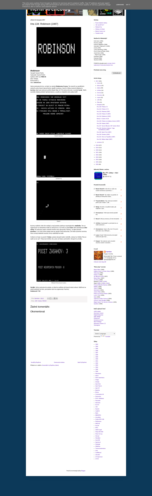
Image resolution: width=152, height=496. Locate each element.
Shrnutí (97, 436)
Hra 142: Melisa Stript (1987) (104, 139)
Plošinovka (98, 421)
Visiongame (97, 325)
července (100, 95)
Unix (96, 450)
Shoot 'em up (98, 434)
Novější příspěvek (36, 362)
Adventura (98, 373)
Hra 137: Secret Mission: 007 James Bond (108, 126)
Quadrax (96, 303)
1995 (96, 369)
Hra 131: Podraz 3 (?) (103, 109)
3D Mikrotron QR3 (99, 276)
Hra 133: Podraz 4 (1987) (104, 114)
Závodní (97, 454)
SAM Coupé (98, 429)
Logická (97, 411)
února (99, 83)
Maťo (96, 413)
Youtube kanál (99, 33)
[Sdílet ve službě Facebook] (55, 298)
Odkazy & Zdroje (100, 29)
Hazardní (97, 400)
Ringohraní (97, 318)
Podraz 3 (96, 274)
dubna (99, 88)
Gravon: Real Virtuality (100, 300)
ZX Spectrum (98, 456)
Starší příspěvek (82, 362)
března (99, 85)
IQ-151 (97, 404)
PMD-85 (44, 301)
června (99, 92)
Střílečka (97, 446)
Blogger (83, 470)
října (98, 102)
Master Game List (100, 31)
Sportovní (98, 442)
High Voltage (97, 316)
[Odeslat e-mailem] (48, 298)
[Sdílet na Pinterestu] (57, 298)
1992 (107, 283)
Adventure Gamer (98, 313)
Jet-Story (96, 279)
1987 (36, 301)
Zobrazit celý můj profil (100, 262)
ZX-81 (97, 458)
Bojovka (97, 390)
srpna (99, 97)
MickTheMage (97, 321)
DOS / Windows (99, 398)
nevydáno (98, 417)
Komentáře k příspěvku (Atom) (50, 365)
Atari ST (97, 388)
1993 (96, 365)
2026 (97, 164)
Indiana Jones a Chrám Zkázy (102, 271)
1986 (96, 350)
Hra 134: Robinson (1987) (104, 116)
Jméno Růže (97, 291)
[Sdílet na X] (52, 298)
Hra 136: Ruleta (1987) (103, 123)
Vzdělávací (98, 452)
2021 (97, 152)
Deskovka (98, 396)
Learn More (120, 4)
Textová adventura (100, 448)
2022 (97, 154)
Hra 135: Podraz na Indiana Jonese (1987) (108, 121)
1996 (96, 371)
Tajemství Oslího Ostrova (101, 298)
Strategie (97, 444)
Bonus (97, 392)
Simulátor (97, 438)
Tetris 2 (96, 288)
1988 (96, 354)
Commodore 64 (99, 394)
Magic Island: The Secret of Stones (103, 302)
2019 (97, 147)
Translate (107, 336)
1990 (103, 283)
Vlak (95, 297)
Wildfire (96, 286)
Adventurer (97, 290)
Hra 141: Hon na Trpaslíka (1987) (106, 136)
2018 (97, 145)
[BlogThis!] (50, 298)
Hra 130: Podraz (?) (102, 106)
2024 (97, 159)
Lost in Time (97, 295)
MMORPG (98, 415)
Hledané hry (98, 27)
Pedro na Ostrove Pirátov (101, 293)
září (98, 99)
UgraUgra (109, 251)
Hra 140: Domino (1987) (103, 134)
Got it (128, 4)
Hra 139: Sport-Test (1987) (104, 132)
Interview (97, 402)
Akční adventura (99, 377)
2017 (97, 81)
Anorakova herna (98, 320)
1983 (96, 344)
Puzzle (97, 425)
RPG (96, 427)
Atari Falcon (98, 386)
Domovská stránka (59, 362)
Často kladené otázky (101, 23)
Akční (96, 375)
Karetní (97, 409)
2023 (97, 157)
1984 (96, 346)
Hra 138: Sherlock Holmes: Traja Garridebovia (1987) (106, 129)
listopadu (99, 104)
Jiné (96, 406)
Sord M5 (97, 440)
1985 (96, 348)
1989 (100, 281)
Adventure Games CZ (100, 323)
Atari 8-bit (97, 384)
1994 (96, 367)
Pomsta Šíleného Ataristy (100, 285)
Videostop (96, 273)
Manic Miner (97, 269)
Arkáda (40, 301)
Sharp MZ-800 (99, 431)
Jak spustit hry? (99, 25)
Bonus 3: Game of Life (103, 118)
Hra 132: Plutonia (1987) (103, 111)
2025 (97, 162)
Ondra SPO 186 (99, 419)
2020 (97, 150)
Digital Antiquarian (98, 315)
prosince (99, 142)
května (99, 90)
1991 (105, 281)
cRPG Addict (97, 311)
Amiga (97, 379)
